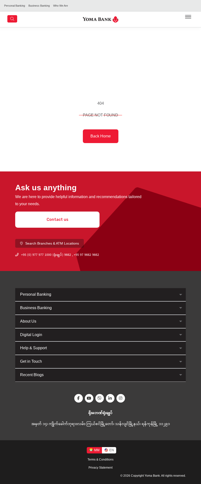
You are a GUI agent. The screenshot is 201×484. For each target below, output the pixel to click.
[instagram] (121, 398)
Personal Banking (14, 5)
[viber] (100, 398)
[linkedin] (111, 398)
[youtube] (90, 398)
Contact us (57, 219)
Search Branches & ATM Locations (52, 243)
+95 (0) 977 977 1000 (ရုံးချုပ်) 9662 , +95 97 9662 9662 (60, 255)
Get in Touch (31, 361)
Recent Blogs (32, 375)
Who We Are (60, 5)
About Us (28, 321)
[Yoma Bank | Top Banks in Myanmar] (100, 19)
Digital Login (31, 335)
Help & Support (33, 348)
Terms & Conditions (100, 459)
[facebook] (79, 398)
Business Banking (39, 5)
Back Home (100, 136)
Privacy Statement (100, 467)
